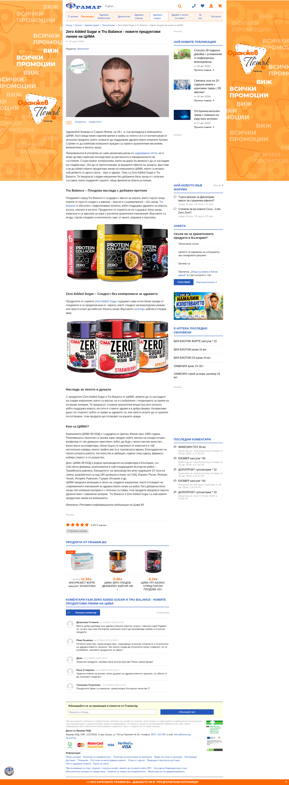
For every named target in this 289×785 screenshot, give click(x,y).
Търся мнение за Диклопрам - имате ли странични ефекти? (196, 199)
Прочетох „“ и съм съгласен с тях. (198, 273)
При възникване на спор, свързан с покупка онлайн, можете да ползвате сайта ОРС (109, 768)
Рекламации (190, 757)
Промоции (87, 16)
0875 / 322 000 (158, 734)
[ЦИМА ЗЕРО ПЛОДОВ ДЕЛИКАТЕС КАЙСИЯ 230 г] (118, 561)
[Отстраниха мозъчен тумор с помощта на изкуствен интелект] (182, 115)
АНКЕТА (180, 226)
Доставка (70, 760)
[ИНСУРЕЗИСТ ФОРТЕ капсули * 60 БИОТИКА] (82, 561)
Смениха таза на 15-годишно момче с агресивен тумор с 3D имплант (207, 86)
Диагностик (124, 16)
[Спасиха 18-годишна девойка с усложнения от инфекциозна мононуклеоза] (182, 54)
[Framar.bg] (83, 6)
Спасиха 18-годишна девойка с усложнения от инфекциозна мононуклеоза (208, 56)
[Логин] (211, 6)
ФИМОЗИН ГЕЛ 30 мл (192, 447)
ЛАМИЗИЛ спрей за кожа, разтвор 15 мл (197, 375)
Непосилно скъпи (188, 243)
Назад (69, 25)
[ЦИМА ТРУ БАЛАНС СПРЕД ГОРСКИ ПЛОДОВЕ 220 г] (153, 561)
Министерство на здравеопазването (166, 771)
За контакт (71, 738)
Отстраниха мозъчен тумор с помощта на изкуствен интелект (207, 115)
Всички (217, 185)
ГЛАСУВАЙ (183, 282)
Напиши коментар (86, 612)
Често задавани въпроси (78, 764)
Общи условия (73, 757)
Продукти (80, 122)
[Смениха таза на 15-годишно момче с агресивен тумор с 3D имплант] (182, 85)
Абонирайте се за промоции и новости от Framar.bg (103, 705)
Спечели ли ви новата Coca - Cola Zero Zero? (199, 211)
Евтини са (184, 263)
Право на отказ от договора (168, 757)
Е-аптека (73, 16)
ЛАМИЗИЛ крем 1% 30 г (189, 366)
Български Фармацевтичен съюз (170, 768)
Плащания (83, 760)
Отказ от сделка (136, 760)
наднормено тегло (145, 153)
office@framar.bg (182, 734)
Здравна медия (157, 16)
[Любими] (202, 6)
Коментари (95, 122)
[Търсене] (180, 6)
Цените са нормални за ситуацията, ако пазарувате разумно (199, 254)
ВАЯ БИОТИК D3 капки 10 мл (192, 357)
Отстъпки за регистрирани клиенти (108, 760)
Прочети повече (203, 70)
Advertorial (83, 48)
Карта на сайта (101, 764)
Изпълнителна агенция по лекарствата (85, 771)
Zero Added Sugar (106, 301)
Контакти (216, 16)
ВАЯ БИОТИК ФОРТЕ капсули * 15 (195, 341)
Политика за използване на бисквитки (133, 757)
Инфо (69, 122)
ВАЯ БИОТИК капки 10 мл (190, 349)
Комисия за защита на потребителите (127, 771)
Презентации (108, 25)
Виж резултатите (206, 282)
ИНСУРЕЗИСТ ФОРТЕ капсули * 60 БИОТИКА (81, 584)
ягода (140, 309)
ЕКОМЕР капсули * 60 (191, 458)
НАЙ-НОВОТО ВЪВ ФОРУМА (188, 187)
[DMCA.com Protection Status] (214, 751)
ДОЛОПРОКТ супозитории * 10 (197, 469)
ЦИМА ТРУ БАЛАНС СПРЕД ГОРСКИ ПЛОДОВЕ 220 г (153, 586)
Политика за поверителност (97, 757)
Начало (78, 25)
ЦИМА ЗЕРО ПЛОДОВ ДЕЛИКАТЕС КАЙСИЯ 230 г (117, 586)
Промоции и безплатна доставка (163, 760)
